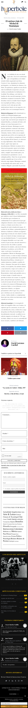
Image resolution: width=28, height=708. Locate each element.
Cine (20, 516)
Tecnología (16, 541)
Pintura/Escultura (7, 536)
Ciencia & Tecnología (10, 517)
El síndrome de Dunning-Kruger (9, 595)
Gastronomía (19, 526)
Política (18, 536)
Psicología (6, 538)
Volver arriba (12, 694)
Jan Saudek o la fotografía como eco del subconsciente (9, 607)
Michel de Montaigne (7, 113)
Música (14, 531)
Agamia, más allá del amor (7, 598)
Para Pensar (7, 534)
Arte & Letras (7, 18)
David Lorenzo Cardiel (15, 29)
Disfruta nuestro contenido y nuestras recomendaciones (14, 699)
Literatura (13, 18)
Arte (22, 512)
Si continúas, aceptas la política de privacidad (15, 488)
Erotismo (19, 524)
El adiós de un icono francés (14, 579)
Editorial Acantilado (7, 303)
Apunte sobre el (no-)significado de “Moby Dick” (13, 641)
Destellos (19, 521)
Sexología (11, 541)
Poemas (13, 536)
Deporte (12, 522)
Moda (10, 531)
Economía (9, 524)
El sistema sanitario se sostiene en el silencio (8, 602)
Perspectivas (14, 534)
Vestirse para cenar (14, 378)
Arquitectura (16, 512)
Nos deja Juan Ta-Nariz (11, 627)
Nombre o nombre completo (9, 477)
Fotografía (13, 526)
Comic (4, 519)
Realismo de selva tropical (11, 660)
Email (4, 483)
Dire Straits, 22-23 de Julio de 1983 (8, 611)
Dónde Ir (5, 524)
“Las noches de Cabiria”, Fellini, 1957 (14, 387)
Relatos (13, 538)
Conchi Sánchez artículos (15, 519)
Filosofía (6, 526)
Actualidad (7, 512)
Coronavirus (6, 522)
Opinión (20, 531)
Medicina (6, 531)
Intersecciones (8, 528)
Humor (22, 526)
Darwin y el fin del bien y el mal (14, 393)
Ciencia (18, 514)
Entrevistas (14, 524)
